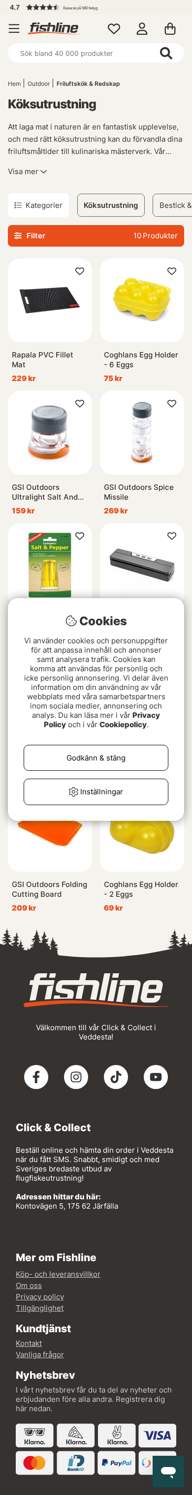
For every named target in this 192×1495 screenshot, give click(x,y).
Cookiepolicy (123, 724)
